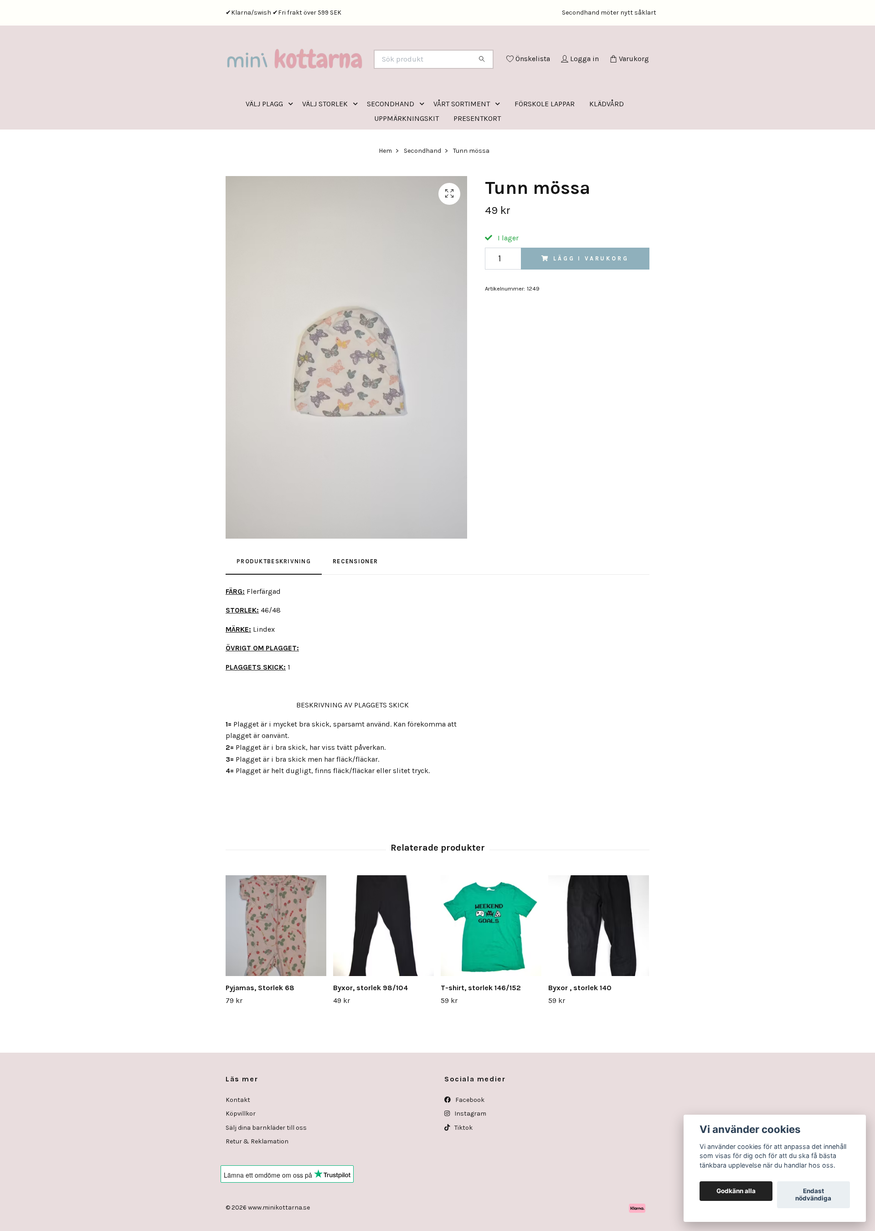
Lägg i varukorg (591, 296)
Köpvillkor (241, 1151)
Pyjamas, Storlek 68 (260, 1025)
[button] (292, 141)
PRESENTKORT (477, 156)
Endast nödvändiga (813, 1195)
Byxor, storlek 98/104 (370, 1025)
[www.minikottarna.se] (332, 71)
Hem (385, 188)
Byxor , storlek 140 (580, 1025)
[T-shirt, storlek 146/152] (491, 963)
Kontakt (238, 1138)
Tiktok (463, 1165)
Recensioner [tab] (355, 599)
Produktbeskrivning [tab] (274, 599)
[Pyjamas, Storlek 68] (276, 963)
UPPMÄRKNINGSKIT (406, 156)
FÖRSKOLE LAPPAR (545, 141)
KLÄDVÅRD (606, 141)
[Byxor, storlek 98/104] (383, 963)
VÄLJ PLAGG (264, 141)
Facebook (469, 1138)
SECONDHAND (390, 141)
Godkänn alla (736, 1191)
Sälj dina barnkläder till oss (266, 1165)
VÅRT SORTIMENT (461, 141)
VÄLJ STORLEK (325, 141)
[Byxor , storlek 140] (598, 963)
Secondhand (422, 188)
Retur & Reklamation (257, 1179)
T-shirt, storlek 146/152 (481, 1025)
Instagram (469, 1151)
